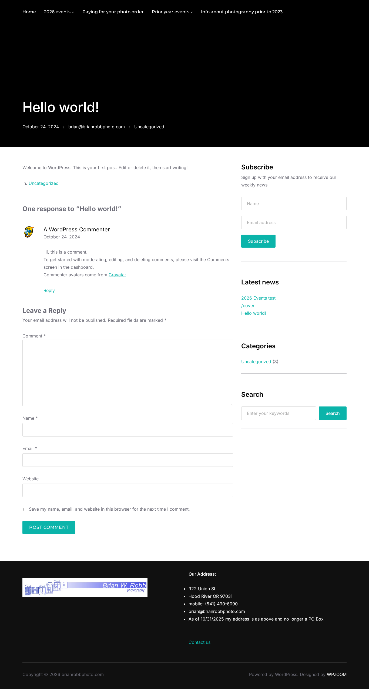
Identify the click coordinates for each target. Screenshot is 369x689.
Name (30, 418)
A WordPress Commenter (76, 229)
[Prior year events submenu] (191, 12)
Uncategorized (149, 126)
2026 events (57, 11)
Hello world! (253, 313)
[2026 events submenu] (73, 12)
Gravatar (117, 274)
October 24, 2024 (61, 236)
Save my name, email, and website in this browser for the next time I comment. (109, 509)
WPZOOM (337, 674)
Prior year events (170, 11)
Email (29, 448)
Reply (49, 290)
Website (30, 478)
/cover (247, 305)
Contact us (199, 642)
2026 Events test (258, 298)
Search (333, 413)
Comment (34, 336)
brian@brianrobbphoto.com (96, 126)
